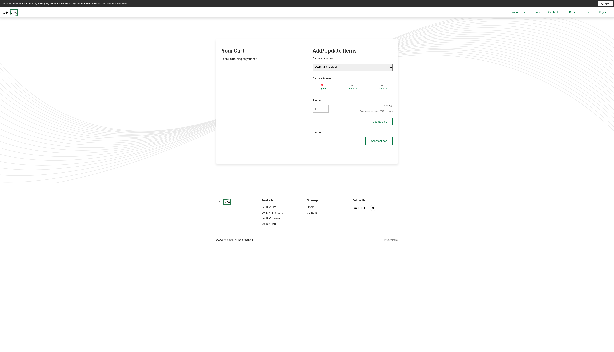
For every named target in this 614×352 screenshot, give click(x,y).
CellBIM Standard (272, 212)
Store (537, 12)
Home (311, 207)
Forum (587, 12)
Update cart (380, 121)
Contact (553, 12)
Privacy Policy (391, 239)
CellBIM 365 (268, 223)
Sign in (603, 12)
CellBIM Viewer (270, 218)
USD (568, 12)
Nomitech (229, 239)
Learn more (121, 3)
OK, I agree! (605, 4)
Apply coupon (379, 141)
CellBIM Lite (268, 207)
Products (516, 12)
